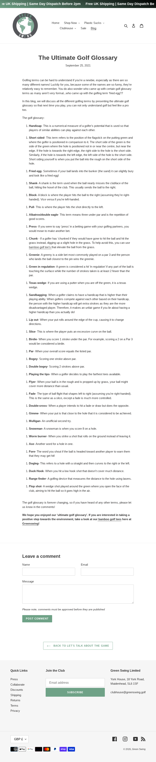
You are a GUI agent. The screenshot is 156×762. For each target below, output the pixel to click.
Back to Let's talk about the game (81, 645)
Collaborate (17, 684)
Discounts (16, 689)
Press (14, 679)
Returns (15, 700)
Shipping (15, 695)
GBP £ (18, 739)
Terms (14, 705)
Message (28, 581)
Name (26, 564)
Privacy (15, 710)
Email (84, 564)
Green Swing (139, 749)
